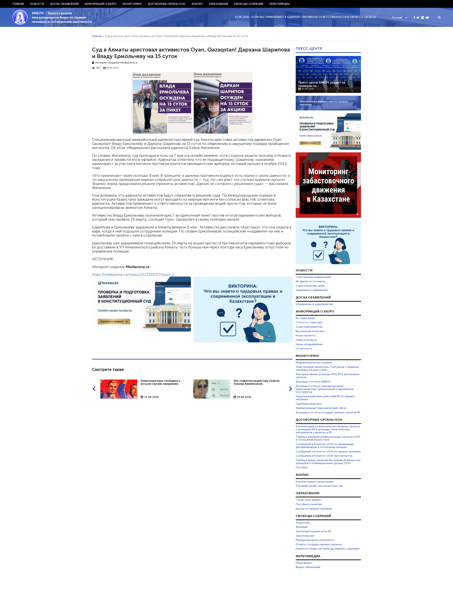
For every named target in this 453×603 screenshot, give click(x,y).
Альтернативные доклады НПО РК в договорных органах (328, 376)
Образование (218, 3)
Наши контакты (306, 339)
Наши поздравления (309, 344)
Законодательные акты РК (313, 531)
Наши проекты (305, 335)
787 (98, 68)
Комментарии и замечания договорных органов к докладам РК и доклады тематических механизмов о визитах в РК (328, 429)
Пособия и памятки (309, 504)
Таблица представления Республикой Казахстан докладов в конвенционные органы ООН (328, 462)
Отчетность (304, 348)
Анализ (197, 3)
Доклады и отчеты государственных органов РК (328, 412)
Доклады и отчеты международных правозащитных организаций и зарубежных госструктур (325, 389)
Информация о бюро (100, 3)
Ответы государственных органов (319, 544)
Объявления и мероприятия (314, 304)
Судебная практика (309, 403)
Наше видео (304, 562)
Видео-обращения (308, 567)
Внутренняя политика (310, 331)
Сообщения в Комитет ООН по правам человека (328, 451)
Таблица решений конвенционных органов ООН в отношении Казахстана (328, 438)
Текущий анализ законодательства (319, 485)
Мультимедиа (279, 3)
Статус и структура (309, 322)
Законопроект (305, 535)
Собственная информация (313, 277)
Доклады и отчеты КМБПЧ (313, 381)
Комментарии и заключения (314, 481)
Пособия (301, 467)
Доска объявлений (64, 3)
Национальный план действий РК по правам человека (325, 398)
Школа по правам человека (314, 508)
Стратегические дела (310, 285)
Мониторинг (132, 3)
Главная (18, 3)
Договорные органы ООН (167, 3)
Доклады (302, 527)
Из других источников (310, 281)
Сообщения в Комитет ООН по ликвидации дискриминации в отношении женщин (325, 446)
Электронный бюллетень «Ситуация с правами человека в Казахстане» (327, 368)
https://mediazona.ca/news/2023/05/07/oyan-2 (133, 274)
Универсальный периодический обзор (321, 408)
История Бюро (305, 318)
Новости (37, 3)
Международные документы (315, 540)
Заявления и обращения (311, 290)
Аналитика (303, 522)
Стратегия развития (309, 326)
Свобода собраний (248, 3)
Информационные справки (314, 362)
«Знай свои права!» (309, 499)
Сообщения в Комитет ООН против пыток (324, 455)
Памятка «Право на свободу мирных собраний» (328, 548)
